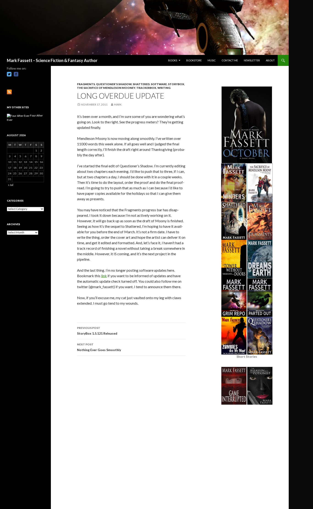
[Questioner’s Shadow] (259, 335)
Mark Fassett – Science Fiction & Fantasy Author (52, 60)
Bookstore (194, 60)
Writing (163, 87)
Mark (118, 104)
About (270, 60)
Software (159, 84)
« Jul (10, 185)
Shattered (141, 84)
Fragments (86, 84)
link (104, 275)
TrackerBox (146, 87)
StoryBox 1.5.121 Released (97, 330)
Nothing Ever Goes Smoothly (99, 347)
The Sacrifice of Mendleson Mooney (106, 87)
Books (172, 60)
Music (212, 60)
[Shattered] (234, 220)
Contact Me (230, 60)
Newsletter (252, 60)
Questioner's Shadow (114, 84)
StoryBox (176, 84)
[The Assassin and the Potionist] (259, 385)
